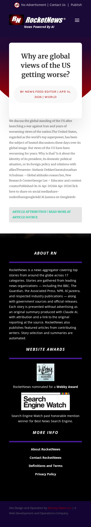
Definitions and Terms (46, 466)
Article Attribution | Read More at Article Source (41, 214)
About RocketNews (45, 449)
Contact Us (58, 5)
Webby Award (67, 387)
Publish (76, 5)
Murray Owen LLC (60, 508)
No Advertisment (33, 5)
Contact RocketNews (45, 457)
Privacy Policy (45, 474)
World (51, 97)
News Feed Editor (41, 91)
